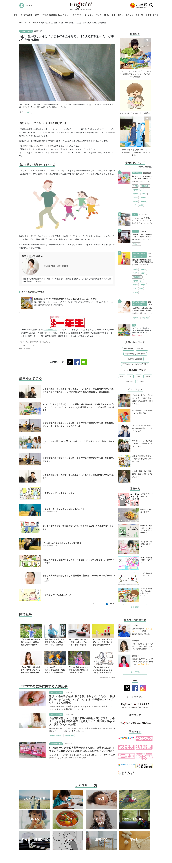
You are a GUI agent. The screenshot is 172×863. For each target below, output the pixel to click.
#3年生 (143, 197)
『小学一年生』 (50, 330)
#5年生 (135, 186)
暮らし (120, 15)
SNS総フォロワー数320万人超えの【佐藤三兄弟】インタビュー (142, 443)
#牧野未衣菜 (69, 735)
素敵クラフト (142, 349)
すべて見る (135, 672)
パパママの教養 (26, 15)
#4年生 (135, 201)
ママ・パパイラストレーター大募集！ (135, 113)
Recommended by (99, 604)
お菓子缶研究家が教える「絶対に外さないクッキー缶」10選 (142, 459)
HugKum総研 (128, 349)
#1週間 (135, 292)
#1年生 (144, 194)
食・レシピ (88, 15)
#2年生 (135, 197)
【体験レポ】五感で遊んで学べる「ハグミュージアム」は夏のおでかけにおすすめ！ (135, 152)
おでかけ (129, 15)
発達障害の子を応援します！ (135, 354)
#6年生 (143, 201)
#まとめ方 (145, 318)
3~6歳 (148, 376)
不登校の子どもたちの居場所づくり (135, 364)
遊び (37, 15)
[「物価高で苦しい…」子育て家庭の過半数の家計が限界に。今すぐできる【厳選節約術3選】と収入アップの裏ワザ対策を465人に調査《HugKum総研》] (32, 720)
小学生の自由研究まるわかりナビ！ (55, 15)
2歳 (138, 376)
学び (15, 15)
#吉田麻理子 (145, 186)
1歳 (130, 376)
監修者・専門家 (152, 15)
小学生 (28, 112)
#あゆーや (136, 244)
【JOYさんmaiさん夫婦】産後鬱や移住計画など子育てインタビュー (142, 428)
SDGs (106, 15)
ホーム (21, 23)
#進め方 (135, 194)
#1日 (134, 205)
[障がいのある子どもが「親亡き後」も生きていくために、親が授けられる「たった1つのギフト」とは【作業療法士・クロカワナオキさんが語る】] (32, 699)
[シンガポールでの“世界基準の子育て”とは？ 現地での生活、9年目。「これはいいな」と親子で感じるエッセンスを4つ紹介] (32, 750)
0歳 (121, 376)
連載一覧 (139, 15)
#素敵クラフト (138, 190)
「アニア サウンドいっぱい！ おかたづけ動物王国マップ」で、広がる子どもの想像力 (135, 74)
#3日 (141, 205)
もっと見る (135, 607)
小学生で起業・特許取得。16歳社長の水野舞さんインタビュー (142, 474)
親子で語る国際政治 (135, 359)
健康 (113, 15)
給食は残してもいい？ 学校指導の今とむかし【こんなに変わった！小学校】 (66, 299)
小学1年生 (130, 381)
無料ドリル (77, 15)
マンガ (98, 15)
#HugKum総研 (55, 735)
